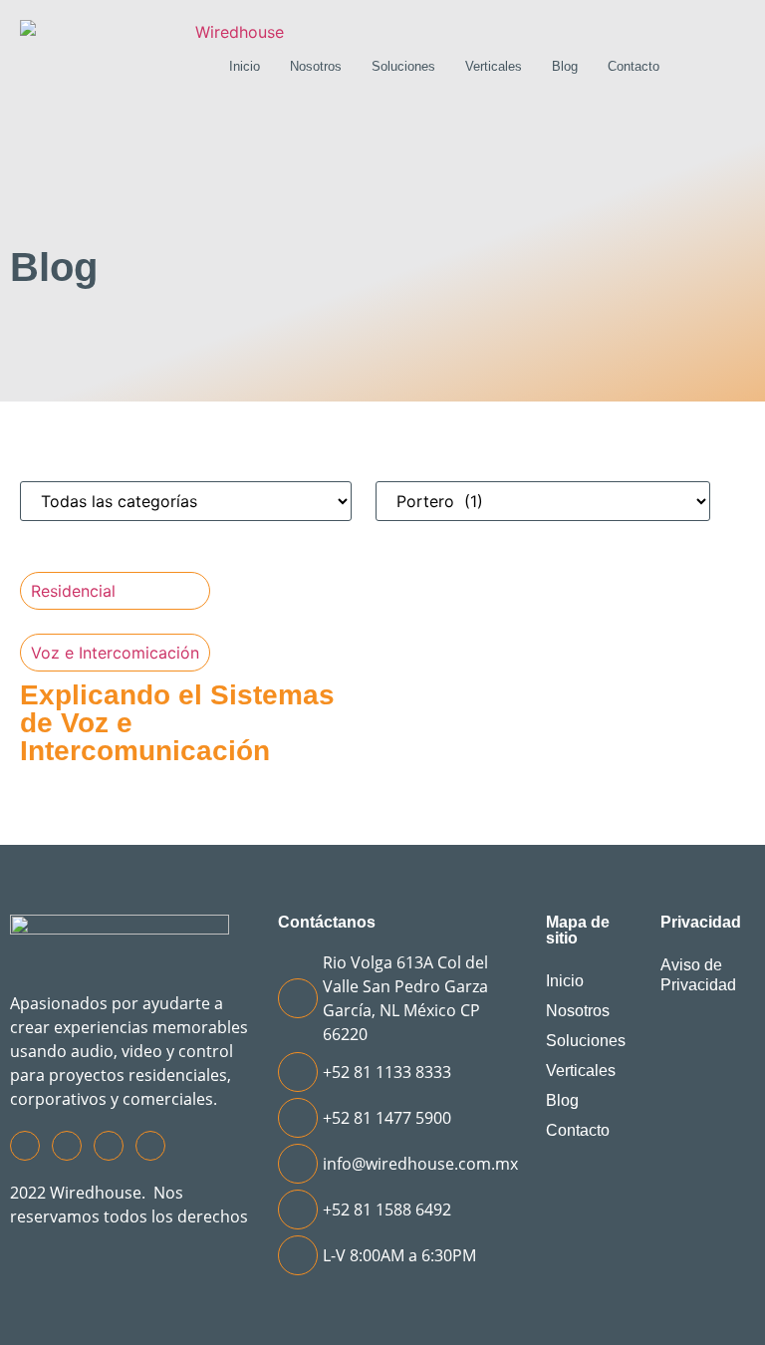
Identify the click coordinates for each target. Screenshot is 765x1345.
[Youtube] (109, 1146)
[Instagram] (67, 1146)
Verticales (493, 66)
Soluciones (403, 66)
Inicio (244, 66)
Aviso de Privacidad (698, 974)
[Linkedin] (150, 1146)
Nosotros (316, 66)
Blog (565, 66)
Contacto (633, 66)
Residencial (73, 591)
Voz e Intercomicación (115, 653)
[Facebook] (25, 1146)
